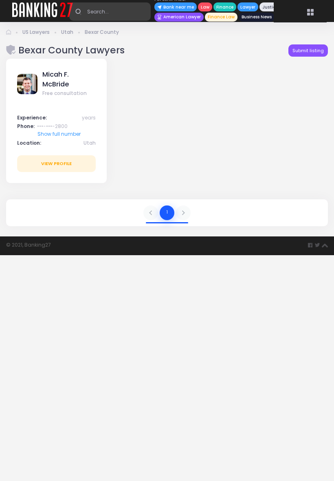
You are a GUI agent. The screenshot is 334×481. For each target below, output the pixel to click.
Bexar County (102, 32)
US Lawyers (36, 32)
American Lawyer (182, 17)
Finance (224, 7)
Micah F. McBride (55, 79)
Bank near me (178, 7)
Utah (67, 32)
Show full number (59, 133)
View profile (56, 163)
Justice (270, 7)
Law (205, 7)
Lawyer (247, 7)
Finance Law (221, 17)
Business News (257, 17)
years (89, 117)
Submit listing (308, 50)
